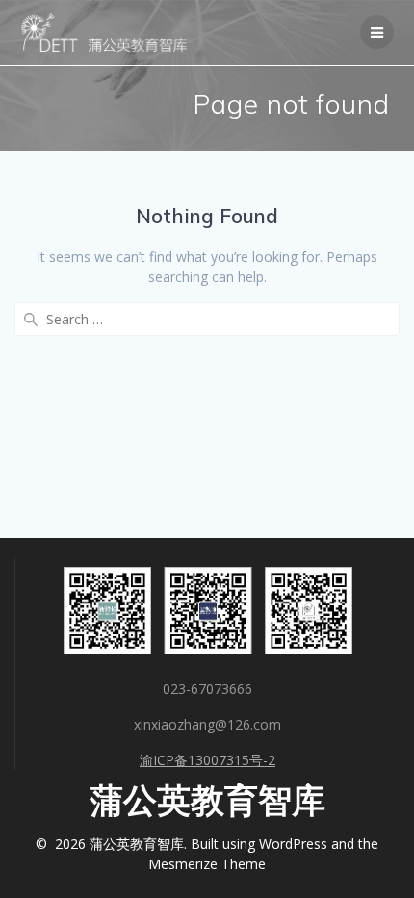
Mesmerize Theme (207, 864)
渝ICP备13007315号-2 (207, 760)
